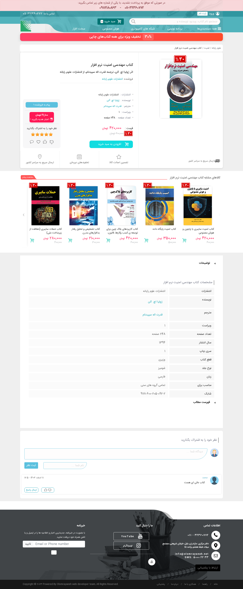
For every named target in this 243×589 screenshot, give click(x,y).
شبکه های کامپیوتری (143, 28)
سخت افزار (79, 28)
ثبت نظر (31, 465)
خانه (216, 584)
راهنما (205, 584)
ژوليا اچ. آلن (113, 100)
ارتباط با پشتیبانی (208, 567)
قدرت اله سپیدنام (113, 106)
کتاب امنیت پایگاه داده (164, 229)
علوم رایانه (216, 48)
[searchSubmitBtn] (133, 21)
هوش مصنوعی (110, 28)
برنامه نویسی (174, 28)
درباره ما (174, 584)
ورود (211, 13)
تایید (28, 544)
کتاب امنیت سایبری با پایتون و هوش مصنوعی (198, 231)
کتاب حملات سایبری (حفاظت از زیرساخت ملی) (46, 231)
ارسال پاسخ (31, 490)
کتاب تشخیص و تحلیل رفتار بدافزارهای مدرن (86, 231)
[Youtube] (151, 561)
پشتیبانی (161, 584)
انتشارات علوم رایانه (112, 79)
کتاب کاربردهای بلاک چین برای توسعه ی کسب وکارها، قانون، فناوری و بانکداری (122, 233)
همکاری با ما (190, 584)
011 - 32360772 (198, 535)
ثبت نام (202, 14)
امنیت (206, 48)
